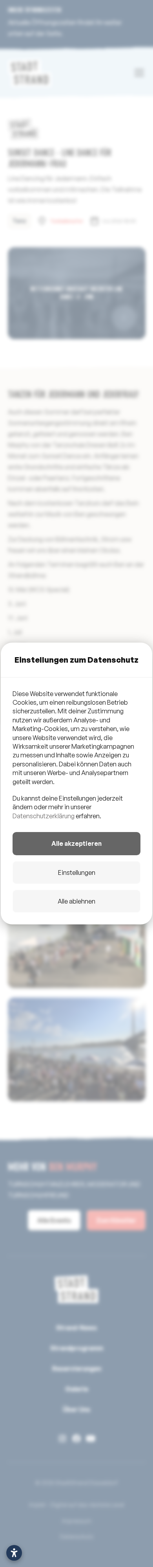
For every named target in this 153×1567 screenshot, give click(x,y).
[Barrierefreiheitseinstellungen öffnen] (14, 1553)
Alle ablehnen (76, 901)
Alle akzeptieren (76, 843)
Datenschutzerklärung (44, 816)
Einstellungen (76, 872)
